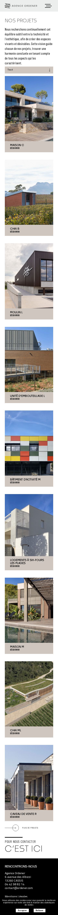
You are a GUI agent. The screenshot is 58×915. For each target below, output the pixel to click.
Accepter (22, 910)
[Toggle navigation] (48, 6)
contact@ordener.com (19, 888)
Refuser (40, 910)
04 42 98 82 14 (14, 884)
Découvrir (15, 148)
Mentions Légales (16, 896)
